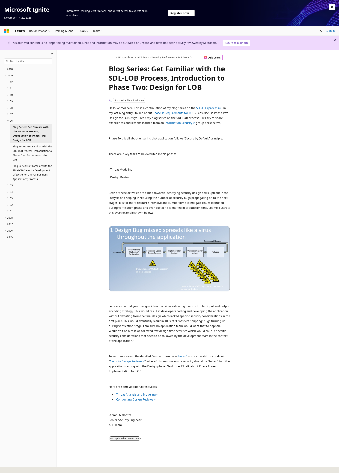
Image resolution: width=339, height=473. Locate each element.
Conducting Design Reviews (134, 399)
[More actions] (227, 57)
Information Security (178, 123)
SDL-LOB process (207, 108)
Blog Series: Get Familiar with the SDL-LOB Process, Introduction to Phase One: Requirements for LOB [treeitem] (32, 153)
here (181, 356)
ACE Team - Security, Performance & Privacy (163, 57)
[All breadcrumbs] (112, 57)
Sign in (330, 30)
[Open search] (321, 31)
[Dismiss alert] (332, 7)
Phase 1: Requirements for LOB (173, 113)
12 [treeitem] (11, 82)
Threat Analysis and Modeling (136, 394)
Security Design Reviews (126, 361)
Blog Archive (125, 57)
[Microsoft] (6, 31)
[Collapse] (52, 54)
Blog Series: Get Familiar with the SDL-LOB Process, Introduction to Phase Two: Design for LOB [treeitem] (31, 133)
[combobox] (28, 61)
